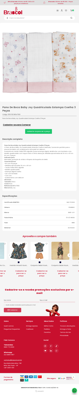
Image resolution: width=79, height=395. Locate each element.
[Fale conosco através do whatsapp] (74, 390)
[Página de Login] (62, 10)
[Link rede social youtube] (45, 350)
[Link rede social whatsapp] (56, 350)
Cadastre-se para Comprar (17, 124)
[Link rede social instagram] (45, 346)
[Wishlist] (66, 10)
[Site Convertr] (39, 391)
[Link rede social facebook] (51, 346)
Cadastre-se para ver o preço (38, 131)
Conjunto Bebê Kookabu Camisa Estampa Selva (40, 265)
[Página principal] (13, 10)
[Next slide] (69, 255)
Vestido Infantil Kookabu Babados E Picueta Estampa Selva (19, 265)
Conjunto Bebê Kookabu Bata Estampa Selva (60, 265)
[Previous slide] (10, 255)
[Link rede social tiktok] (56, 346)
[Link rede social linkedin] (51, 350)
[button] (73, 377)
